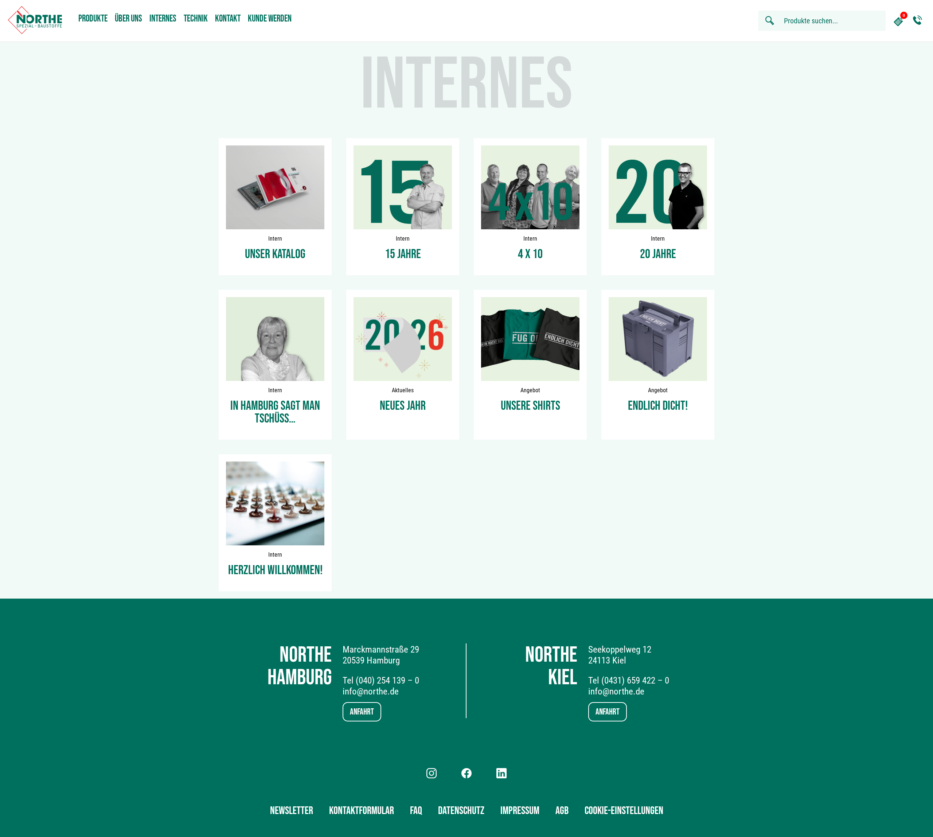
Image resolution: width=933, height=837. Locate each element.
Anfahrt (362, 711)
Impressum (519, 810)
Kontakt (228, 18)
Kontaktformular (361, 810)
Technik (196, 18)
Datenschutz (461, 810)
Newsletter (291, 810)
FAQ (416, 810)
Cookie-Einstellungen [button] (624, 810)
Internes (162, 18)
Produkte (93, 18)
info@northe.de (371, 691)
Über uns (128, 18)
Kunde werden (270, 18)
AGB (562, 810)
